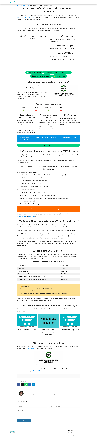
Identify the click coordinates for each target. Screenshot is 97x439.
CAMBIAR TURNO (58, 2)
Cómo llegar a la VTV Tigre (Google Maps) (57, 72)
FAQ (79, 2)
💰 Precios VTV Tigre (59, 76)
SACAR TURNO (38, 2)
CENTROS (29, 2)
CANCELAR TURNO (70, 2)
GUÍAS (84, 2)
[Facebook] (18, 384)
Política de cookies (72, 434)
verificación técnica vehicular (25, 17)
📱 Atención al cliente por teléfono (41, 76)
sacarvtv (27, 392)
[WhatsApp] (26, 384)
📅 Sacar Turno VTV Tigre (34, 72)
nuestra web (31, 216)
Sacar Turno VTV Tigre (48, 145)
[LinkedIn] (29, 384)
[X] (22, 384)
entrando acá (31, 349)
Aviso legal (70, 430)
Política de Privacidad (73, 436)
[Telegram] (33, 384)
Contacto (70, 432)
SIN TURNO (48, 2)
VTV (24, 2)
